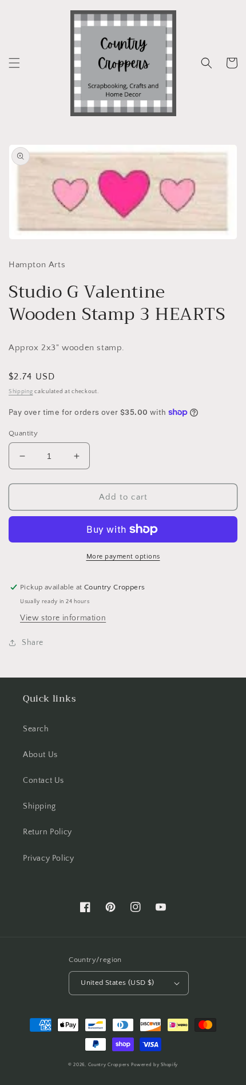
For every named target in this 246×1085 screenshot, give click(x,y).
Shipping (21, 392)
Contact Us (43, 780)
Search (36, 729)
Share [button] (32, 642)
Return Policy (47, 832)
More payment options (123, 556)
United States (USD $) (117, 983)
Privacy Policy (48, 858)
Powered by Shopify (154, 1064)
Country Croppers (109, 1064)
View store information (63, 618)
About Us (40, 754)
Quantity (23, 433)
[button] (14, 63)
